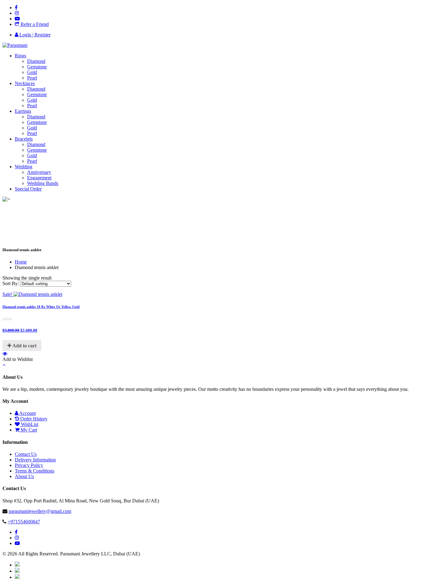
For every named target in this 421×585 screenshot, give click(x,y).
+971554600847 (24, 521)
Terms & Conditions (34, 470)
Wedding (23, 166)
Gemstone (37, 66)
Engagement (39, 177)
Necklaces (25, 83)
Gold (32, 72)
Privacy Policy (29, 465)
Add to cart (23, 345)
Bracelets (24, 138)
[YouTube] (17, 18)
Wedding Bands (42, 183)
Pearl (32, 77)
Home (21, 261)
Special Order (28, 188)
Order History (33, 418)
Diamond (36, 61)
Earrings (23, 111)
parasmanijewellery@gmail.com (40, 511)
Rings (20, 55)
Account (27, 413)
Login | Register (34, 34)
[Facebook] (16, 7)
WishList (29, 424)
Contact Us (26, 454)
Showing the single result (26, 277)
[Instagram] (17, 13)
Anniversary (39, 172)
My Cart (28, 429)
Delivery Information (35, 459)
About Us (24, 476)
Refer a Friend (34, 24)
